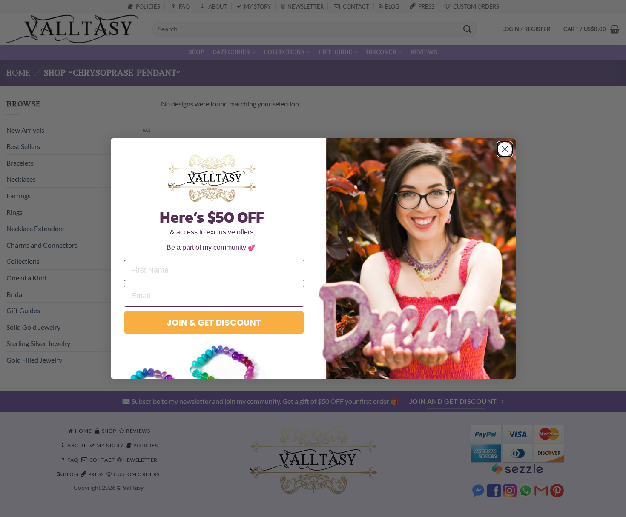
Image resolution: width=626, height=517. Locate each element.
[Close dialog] (504, 149)
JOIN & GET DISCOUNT (214, 322)
